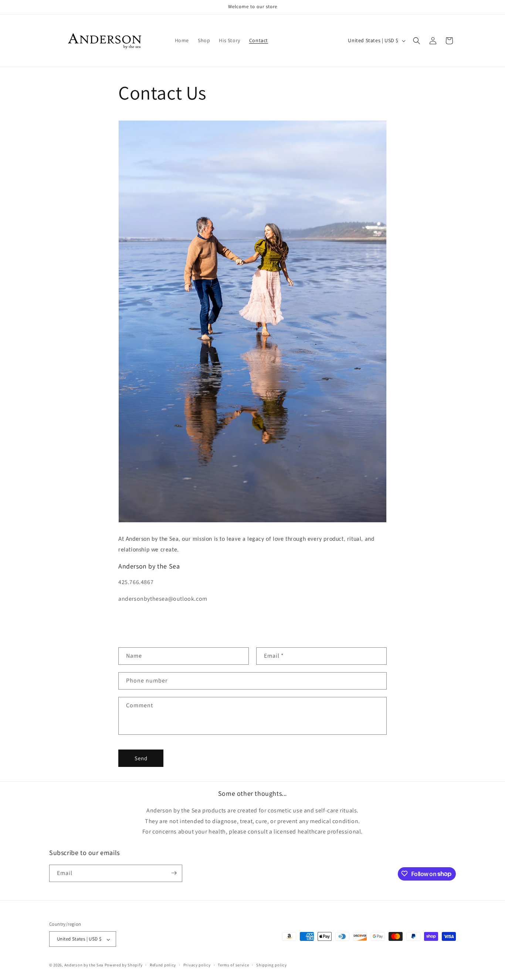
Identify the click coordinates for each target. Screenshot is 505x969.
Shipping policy (271, 965)
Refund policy (163, 965)
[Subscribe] (174, 873)
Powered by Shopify (124, 965)
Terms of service (233, 965)
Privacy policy (197, 965)
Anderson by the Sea (84, 965)
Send (141, 758)
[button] (417, 41)
